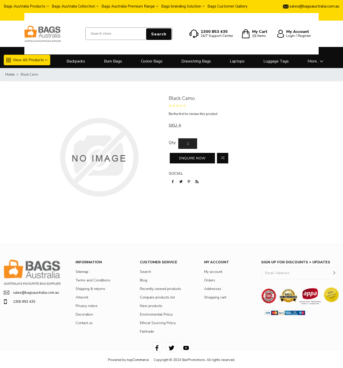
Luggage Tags (276, 61)
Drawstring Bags (196, 61)
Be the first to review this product (193, 114)
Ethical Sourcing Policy (158, 323)
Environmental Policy (156, 314)
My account (213, 271)
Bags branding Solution (181, 6)
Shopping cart (215, 297)
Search (158, 34)
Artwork (82, 297)
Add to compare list (222, 158)
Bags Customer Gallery (227, 6)
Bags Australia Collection (73, 6)
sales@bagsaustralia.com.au (36, 292)
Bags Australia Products (24, 6)
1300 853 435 (24, 301)
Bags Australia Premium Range (128, 6)
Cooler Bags (151, 61)
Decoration (84, 314)
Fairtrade (147, 331)
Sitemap (82, 271)
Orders (209, 280)
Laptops (237, 61)
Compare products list (157, 297)
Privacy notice (86, 305)
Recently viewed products (160, 288)
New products (151, 305)
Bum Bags (113, 61)
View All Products (28, 60)
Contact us (84, 323)
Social (176, 173)
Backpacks (76, 61)
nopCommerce (138, 360)
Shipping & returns (90, 288)
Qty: (172, 142)
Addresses (212, 288)
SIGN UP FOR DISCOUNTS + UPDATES (295, 262)
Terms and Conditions (93, 280)
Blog (143, 280)
